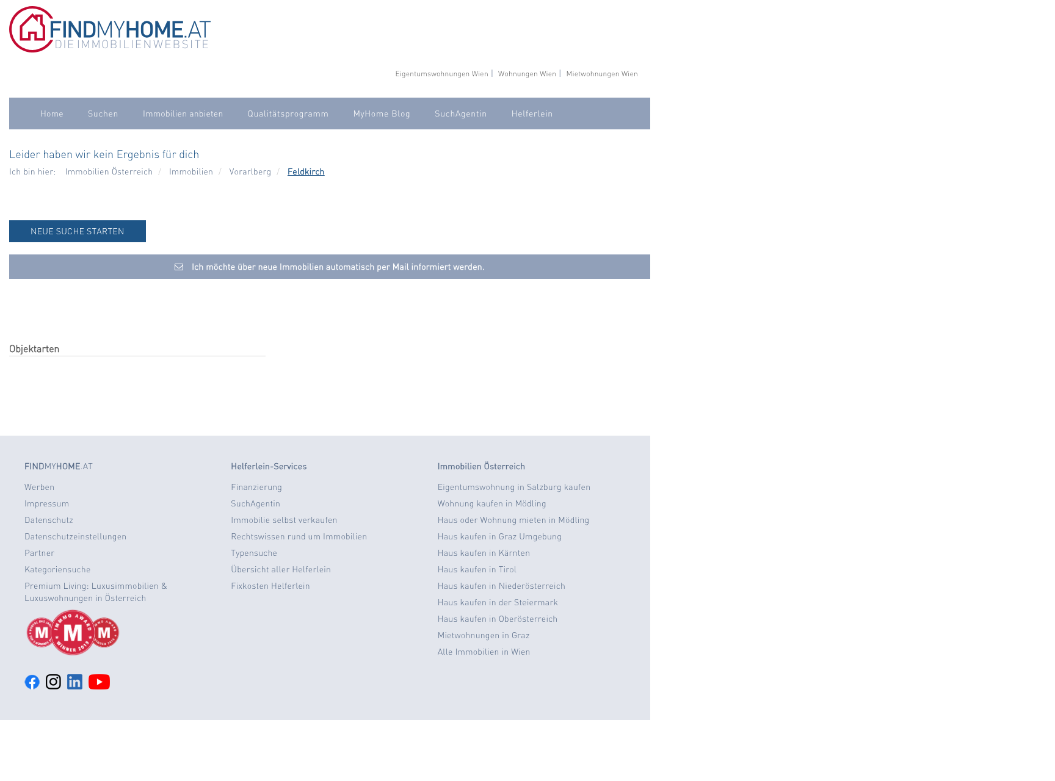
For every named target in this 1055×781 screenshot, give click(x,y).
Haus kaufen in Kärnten (484, 552)
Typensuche (254, 552)
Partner (39, 552)
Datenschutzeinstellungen (75, 536)
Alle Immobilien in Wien (484, 651)
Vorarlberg (251, 171)
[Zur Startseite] (110, 49)
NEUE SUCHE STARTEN (78, 231)
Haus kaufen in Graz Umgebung (500, 536)
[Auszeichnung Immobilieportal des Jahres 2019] (118, 632)
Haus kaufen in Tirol (477, 569)
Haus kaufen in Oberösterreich (498, 618)
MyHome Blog (381, 113)
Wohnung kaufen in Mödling (492, 503)
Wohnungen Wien (527, 73)
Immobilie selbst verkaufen (284, 519)
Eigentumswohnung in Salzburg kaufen (514, 486)
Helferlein (532, 113)
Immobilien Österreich (109, 171)
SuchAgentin (461, 113)
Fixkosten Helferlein (270, 585)
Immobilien (191, 171)
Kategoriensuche (57, 569)
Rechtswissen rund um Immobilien (299, 536)
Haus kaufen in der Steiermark (498, 602)
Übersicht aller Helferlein (281, 569)
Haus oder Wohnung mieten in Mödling (514, 519)
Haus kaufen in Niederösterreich (501, 585)
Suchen (103, 113)
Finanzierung (256, 486)
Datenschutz (48, 519)
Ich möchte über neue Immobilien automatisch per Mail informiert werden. (337, 266)
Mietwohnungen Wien (602, 73)
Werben (39, 486)
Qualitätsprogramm (288, 113)
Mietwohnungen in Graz (484, 635)
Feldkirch (306, 171)
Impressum (46, 503)
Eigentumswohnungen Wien (441, 73)
